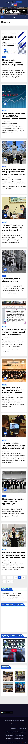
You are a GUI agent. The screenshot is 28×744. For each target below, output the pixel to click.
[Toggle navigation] (14, 17)
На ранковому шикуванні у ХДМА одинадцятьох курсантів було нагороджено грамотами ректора (13, 504)
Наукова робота (9, 735)
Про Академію (13, 728)
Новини (4, 110)
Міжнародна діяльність (20, 735)
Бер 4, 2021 (6, 395)
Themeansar (14, 723)
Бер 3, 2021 (6, 451)
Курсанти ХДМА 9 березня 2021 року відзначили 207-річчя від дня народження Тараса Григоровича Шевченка (13, 174)
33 (23, 577)
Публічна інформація (10, 731)
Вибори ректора (22, 728)
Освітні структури (21, 731)
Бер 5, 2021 (6, 337)
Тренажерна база (10, 741)
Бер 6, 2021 (6, 284)
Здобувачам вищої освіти (19, 738)
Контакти (19, 741)
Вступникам (9, 738)
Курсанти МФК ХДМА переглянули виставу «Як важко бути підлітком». (13, 390)
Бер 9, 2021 (6, 68)
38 (8, 581)
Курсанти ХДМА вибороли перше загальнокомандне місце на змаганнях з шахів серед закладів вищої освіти (13, 557)
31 (16, 577)
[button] (25, 17)
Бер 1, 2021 (6, 507)
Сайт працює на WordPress (10, 720)
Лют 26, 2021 (7, 560)
